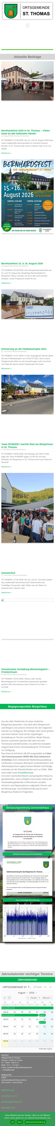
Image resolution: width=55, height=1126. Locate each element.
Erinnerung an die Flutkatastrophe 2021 (23, 349)
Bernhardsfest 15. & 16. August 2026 (22, 263)
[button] (27, 25)
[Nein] (50, 1119)
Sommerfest (8, 573)
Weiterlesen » (6, 153)
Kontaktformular (25, 773)
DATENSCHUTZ (9, 1096)
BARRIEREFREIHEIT (11, 1102)
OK (12, 1122)
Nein (20, 1122)
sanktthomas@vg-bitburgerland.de (19, 1067)
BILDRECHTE (8, 1108)
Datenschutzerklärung (35, 1122)
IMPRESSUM (7, 1090)
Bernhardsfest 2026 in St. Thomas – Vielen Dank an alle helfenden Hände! (25, 132)
